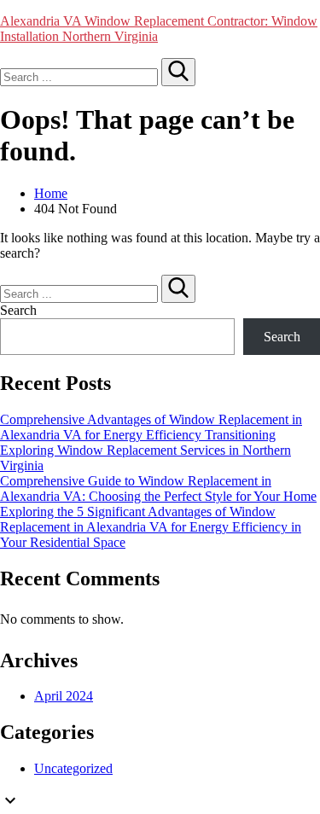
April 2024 (63, 696)
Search (18, 310)
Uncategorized (73, 768)
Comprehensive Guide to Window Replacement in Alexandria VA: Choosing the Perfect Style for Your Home (158, 488)
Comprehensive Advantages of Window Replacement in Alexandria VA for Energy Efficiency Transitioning (151, 427)
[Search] (178, 72)
